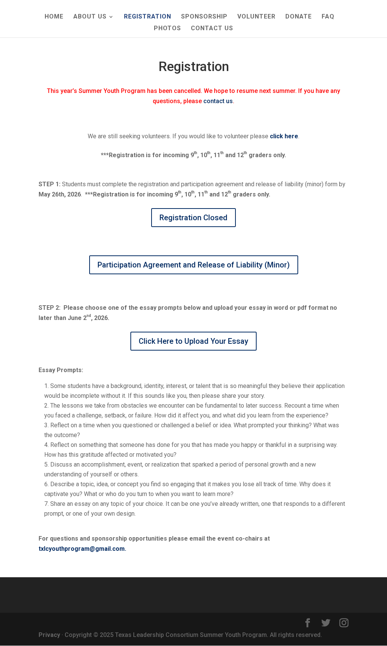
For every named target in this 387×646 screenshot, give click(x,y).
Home (54, 17)
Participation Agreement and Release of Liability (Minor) (194, 264)
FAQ (328, 17)
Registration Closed (193, 217)
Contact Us (212, 29)
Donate (298, 17)
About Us (90, 17)
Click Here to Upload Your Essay (193, 341)
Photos (167, 29)
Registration (147, 17)
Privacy (49, 634)
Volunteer (256, 17)
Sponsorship (204, 17)
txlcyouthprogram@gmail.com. (82, 548)
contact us (218, 101)
